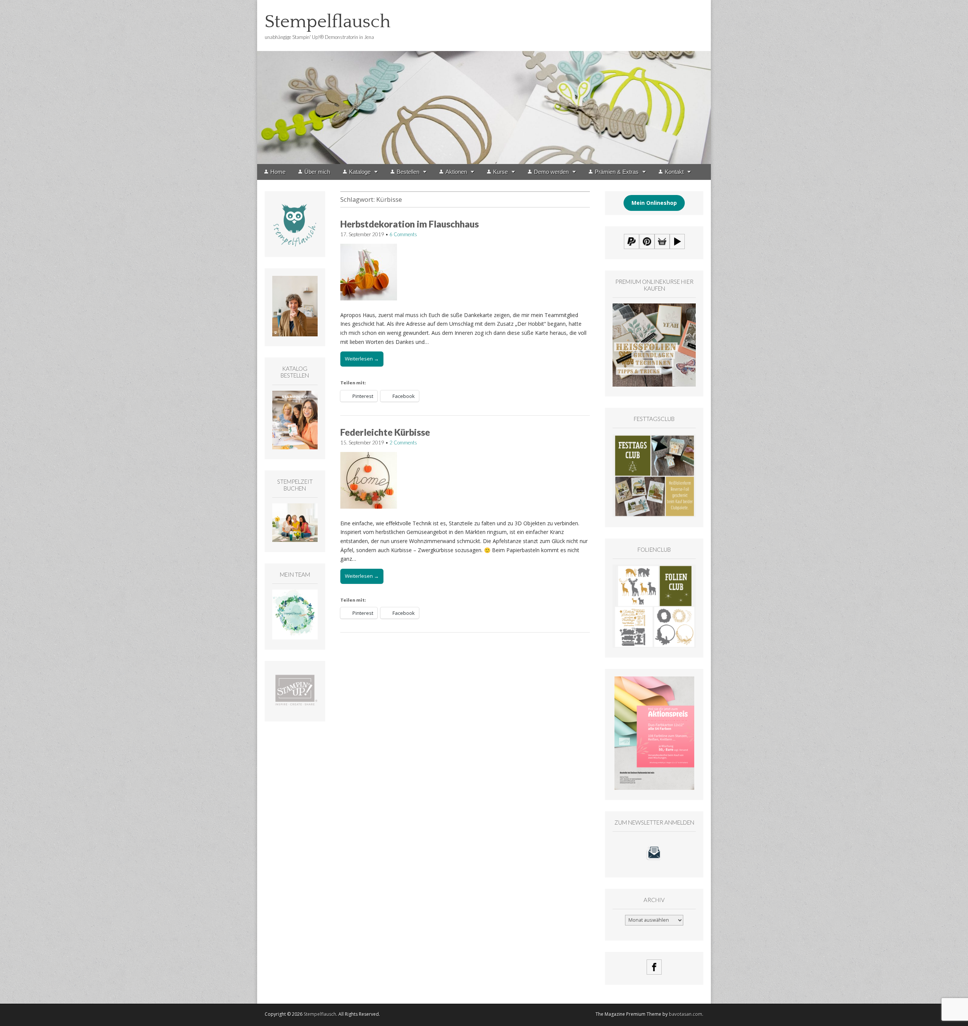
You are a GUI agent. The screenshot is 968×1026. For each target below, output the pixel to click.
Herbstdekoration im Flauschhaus (409, 223)
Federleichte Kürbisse (385, 432)
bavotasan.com (685, 1014)
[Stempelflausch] (484, 82)
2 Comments (403, 442)
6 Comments (403, 234)
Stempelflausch (328, 22)
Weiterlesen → (362, 358)
